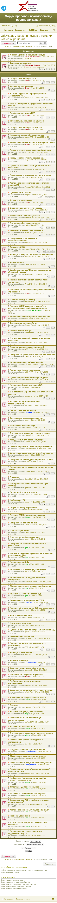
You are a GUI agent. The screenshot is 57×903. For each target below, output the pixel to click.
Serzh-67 (28, 525)
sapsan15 (28, 655)
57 (47, 179)
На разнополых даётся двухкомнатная (28, 570)
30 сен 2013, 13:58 (38, 632)
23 (54, 110)
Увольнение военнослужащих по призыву (29, 810)
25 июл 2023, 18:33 (39, 170)
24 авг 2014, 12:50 (36, 588)
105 (47, 251)
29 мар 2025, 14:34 (42, 137)
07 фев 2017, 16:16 (44, 448)
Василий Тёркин (31, 364)
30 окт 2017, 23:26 (41, 379)
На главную (8, 899)
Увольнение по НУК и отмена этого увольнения (32, 143)
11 (47, 619)
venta (27, 502)
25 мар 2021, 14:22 (38, 264)
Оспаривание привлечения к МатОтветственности (22, 239)
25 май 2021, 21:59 (42, 257)
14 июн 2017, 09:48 (39, 406)
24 (54, 366)
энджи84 (28, 195)
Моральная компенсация (21, 86)
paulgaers (28, 396)
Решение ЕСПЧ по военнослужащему (27, 515)
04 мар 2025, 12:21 (47, 57)
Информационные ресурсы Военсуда (27, 55)
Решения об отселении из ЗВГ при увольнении (32, 608)
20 (47, 110)
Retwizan (28, 804)
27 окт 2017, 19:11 (38, 387)
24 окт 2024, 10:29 (37, 144)
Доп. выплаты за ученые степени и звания (30, 433)
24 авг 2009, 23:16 (38, 818)
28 (49, 154)
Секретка (14, 705)
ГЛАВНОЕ (27, 58)
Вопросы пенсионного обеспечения (27, 668)
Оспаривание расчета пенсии (23, 523)
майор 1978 (29, 722)
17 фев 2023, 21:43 (40, 195)
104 (44, 251)
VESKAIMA (29, 152)
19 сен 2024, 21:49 (41, 152)
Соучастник (29, 471)
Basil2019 (28, 318)
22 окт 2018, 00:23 (41, 333)
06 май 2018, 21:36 (38, 357)
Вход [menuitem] (53, 25)
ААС (26, 647)
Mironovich (29, 333)
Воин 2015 (29, 479)
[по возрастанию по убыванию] (28, 848)
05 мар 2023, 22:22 (43, 187)
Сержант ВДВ (30, 638)
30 (54, 154)
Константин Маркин (33, 310)
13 (49, 147)
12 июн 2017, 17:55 (42, 412)
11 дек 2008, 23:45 (38, 835)
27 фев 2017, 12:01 (38, 427)
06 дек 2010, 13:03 (38, 758)
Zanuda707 (29, 773)
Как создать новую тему (21, 63)
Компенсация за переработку (23, 323)
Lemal (27, 625)
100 (54, 197)
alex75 (27, 427)
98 (48, 197)
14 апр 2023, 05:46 (35, 177)
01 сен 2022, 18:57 (41, 210)
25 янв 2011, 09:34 (35, 744)
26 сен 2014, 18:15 (37, 564)
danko (27, 420)
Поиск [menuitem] (54, 30)
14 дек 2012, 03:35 (40, 655)
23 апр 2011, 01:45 (39, 735)
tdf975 (27, 357)
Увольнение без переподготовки (25, 370)
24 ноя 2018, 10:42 (42, 325)
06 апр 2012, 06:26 (40, 685)
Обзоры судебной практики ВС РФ (26, 127)
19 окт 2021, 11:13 (40, 242)
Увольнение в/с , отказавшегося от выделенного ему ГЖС (25, 832)
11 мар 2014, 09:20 (41, 602)
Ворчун (27, 461)
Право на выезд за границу (22, 299)
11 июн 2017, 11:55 (38, 420)
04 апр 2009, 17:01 (39, 826)
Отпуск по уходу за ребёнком (23, 507)
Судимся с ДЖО (17, 247)
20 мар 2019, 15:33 (41, 318)
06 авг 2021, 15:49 (43, 249)
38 (51, 162)
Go (26, 744)
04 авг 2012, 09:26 (40, 670)
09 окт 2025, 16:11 (37, 129)
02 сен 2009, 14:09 (39, 812)
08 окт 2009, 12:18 (40, 804)
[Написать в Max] (53, 8)
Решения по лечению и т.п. (22, 726)
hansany (28, 707)
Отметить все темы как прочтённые (18, 46)
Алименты (14, 477)
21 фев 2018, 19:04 (46, 364)
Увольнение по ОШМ (19, 562)
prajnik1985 (29, 160)
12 (47, 147)
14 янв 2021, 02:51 (41, 274)
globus (27, 488)
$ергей (27, 632)
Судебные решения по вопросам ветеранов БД (32, 630)
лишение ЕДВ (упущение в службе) (26, 712)
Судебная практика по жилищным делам (29, 377)
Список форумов (23, 899)
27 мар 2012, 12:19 (42, 692)
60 (54, 179)
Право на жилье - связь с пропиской (27, 347)
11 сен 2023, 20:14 (41, 160)
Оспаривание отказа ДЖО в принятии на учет (31, 459)
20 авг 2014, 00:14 (36, 596)
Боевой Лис (29, 325)
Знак (27, 80)
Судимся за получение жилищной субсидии (30, 150)
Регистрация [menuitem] (43, 25)
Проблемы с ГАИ (17, 500)
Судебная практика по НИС (22, 113)
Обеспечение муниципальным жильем (28, 756)
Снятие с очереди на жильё (23, 410)
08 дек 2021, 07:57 (38, 233)
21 (49, 110)
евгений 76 (29, 98)
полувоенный (30, 448)
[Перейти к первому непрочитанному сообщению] (8, 55)
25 (54, 701)
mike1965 (28, 602)
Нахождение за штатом (20, 623)
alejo (27, 714)
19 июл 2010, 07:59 (42, 773)
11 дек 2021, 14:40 (37, 225)
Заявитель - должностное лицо (24, 787)
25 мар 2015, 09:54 (40, 525)
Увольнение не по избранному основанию (30, 316)
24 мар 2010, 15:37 (39, 795)
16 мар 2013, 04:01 (44, 638)
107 (54, 251)
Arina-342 (28, 284)
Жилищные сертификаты (21, 653)
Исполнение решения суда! (22, 425)
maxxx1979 (29, 412)
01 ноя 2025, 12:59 (37, 115)
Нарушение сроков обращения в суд (27, 135)
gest (26, 548)
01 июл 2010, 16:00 (39, 782)
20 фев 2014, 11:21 (39, 617)
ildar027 (28, 387)
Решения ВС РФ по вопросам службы (27, 793)
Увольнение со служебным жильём (26, 362)
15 (54, 147)
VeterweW (28, 342)
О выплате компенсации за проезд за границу (31, 733)
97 (46, 197)
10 (54, 117)
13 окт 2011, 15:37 (42, 722)
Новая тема (7, 43)
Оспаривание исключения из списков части (30, 175)
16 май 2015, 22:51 (39, 517)
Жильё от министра (19, 660)
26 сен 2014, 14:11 (37, 572)
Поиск (41, 43)
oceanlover (29, 257)
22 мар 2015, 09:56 (38, 532)
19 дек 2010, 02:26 (44, 751)
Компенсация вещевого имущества (26, 674)
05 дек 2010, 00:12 (44, 765)
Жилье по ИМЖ (17, 262)
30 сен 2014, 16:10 (37, 548)
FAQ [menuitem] (15, 25)
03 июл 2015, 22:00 (41, 509)
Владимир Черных (32, 65)
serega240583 (30, 249)
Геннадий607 (29, 187)
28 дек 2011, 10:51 (39, 707)
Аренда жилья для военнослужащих (27, 440)
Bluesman (28, 242)
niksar (27, 233)
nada (26, 225)
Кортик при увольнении (21, 200)
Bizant (27, 517)
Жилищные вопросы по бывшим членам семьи (32, 255)
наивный (28, 685)
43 (54, 69)
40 (47, 69)
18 (47, 381)
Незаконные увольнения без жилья (26, 231)
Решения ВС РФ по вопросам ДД (25, 594)
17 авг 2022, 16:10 (48, 65)
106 (51, 251)
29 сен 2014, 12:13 (37, 557)
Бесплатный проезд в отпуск (23, 492)
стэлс (27, 572)
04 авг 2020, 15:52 (37, 294)
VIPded (27, 699)
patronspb (28, 670)
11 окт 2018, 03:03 (40, 342)
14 (51, 147)
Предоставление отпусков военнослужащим (31, 763)
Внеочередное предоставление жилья (28, 697)
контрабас (29, 509)
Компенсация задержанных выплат (26, 418)
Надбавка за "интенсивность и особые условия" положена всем (27, 779)
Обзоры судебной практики (23, 78)
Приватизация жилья (20, 530)
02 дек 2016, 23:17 (38, 455)
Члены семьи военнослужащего (25, 215)
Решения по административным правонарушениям (24, 402)
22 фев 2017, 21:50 (42, 435)
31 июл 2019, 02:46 (43, 301)
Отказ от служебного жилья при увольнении (31, 446)
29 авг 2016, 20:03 (42, 471)
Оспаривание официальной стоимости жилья (31, 690)
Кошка (27, 758)
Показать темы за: (23, 841)
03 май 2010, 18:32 (39, 789)
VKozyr (27, 835)
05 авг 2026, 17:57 (37, 80)
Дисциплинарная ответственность (26, 208)
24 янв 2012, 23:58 (39, 699)
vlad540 (28, 617)
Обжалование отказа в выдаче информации (30, 586)
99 (51, 197)
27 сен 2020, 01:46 (40, 284)
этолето (28, 406)
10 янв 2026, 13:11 (41, 98)
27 (47, 154)
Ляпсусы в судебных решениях (24, 537)
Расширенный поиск (45, 43)
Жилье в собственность (21, 615)
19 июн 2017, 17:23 (41, 396)
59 (51, 179)
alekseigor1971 (30, 581)
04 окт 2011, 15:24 (38, 728)
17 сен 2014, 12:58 (44, 581)
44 (54, 227)
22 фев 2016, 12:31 (38, 488)
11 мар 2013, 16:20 (37, 647)
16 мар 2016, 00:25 (41, 479)
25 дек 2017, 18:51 (41, 372)
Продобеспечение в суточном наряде (27, 749)
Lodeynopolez (30, 662)
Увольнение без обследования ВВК (26, 385)
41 (49, 69)
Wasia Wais (29, 692)
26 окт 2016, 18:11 (38, 461)
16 (54, 335)
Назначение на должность (22, 636)
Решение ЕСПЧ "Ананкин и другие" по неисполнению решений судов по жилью (27, 307)
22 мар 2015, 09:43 (38, 539)
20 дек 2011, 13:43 (37, 714)
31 (54, 172)
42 (51, 69)
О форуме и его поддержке (34, 67)
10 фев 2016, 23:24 (40, 494)
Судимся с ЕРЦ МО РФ (20, 193)
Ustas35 (28, 494)
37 (49, 162)
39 (54, 162)
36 (47, 162)
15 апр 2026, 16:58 (37, 88)
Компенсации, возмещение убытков (27, 121)
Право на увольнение (20, 816)
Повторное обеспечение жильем (25, 223)
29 (51, 154)
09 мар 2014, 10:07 (38, 610)
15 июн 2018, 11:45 (41, 349)
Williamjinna (29, 274)
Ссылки (7, 25)
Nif (26, 177)
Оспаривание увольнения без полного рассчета (32, 355)
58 (49, 179)
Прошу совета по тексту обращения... (27, 158)
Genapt (27, 442)
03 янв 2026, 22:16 (39, 107)
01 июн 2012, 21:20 (37, 676)
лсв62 (27, 610)
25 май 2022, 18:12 (42, 217)
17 (47, 429)
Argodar (28, 107)
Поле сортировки (19, 844)
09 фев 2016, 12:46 (38, 502)
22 (51, 110)
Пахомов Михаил (32, 57)
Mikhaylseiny (29, 301)
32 (51, 235)
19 (49, 381)
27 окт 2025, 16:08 (37, 123)
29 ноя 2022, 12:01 (37, 202)
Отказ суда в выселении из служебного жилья (31, 453)
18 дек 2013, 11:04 (37, 625)
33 (54, 235)
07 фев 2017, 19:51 (39, 442)
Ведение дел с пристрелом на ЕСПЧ (27, 600)
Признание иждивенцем (21, 331)
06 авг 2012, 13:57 (44, 662)
